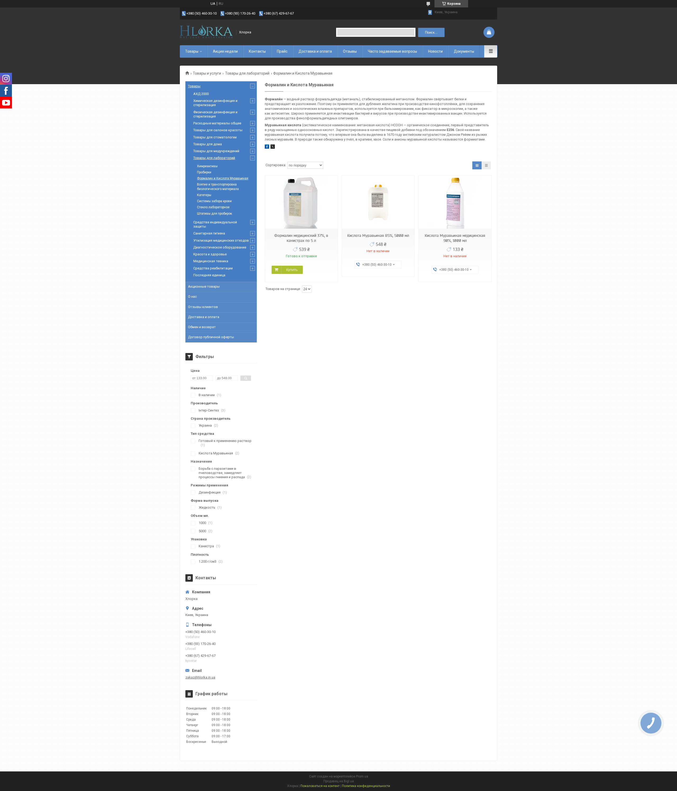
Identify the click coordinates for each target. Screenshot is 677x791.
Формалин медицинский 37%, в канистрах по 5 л (301, 238)
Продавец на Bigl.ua (338, 781)
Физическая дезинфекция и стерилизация (215, 114)
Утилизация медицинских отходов (221, 240)
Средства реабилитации (213, 268)
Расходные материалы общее (217, 123)
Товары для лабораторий (247, 73)
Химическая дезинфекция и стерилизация (215, 103)
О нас (192, 297)
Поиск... (431, 32)
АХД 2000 (201, 94)
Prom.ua (362, 776)
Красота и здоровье (210, 254)
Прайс (282, 51)
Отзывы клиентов (203, 307)
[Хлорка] (206, 32)
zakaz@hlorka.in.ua (200, 677)
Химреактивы (207, 166)
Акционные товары (204, 286)
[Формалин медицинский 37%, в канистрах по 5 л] (301, 202)
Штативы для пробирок (214, 213)
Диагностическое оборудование (219, 247)
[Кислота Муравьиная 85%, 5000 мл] (378, 202)
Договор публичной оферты (211, 337)
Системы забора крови (214, 201)
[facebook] (267, 148)
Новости (435, 51)
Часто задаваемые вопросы (392, 51)
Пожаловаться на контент (320, 786)
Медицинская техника (210, 261)
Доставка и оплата (315, 51)
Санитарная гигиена (209, 233)
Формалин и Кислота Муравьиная (222, 178)
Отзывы (350, 51)
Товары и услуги (207, 73)
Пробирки (204, 172)
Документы (464, 51)
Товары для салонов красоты (218, 130)
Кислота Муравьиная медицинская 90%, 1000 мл (455, 238)
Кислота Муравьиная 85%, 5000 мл (378, 235)
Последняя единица (209, 275)
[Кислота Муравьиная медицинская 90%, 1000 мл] (455, 202)
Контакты (257, 51)
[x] (273, 148)
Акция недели (225, 51)
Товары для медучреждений (216, 151)
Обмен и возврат (202, 327)
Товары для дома (207, 144)
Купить (292, 270)
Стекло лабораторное (213, 207)
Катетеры (204, 195)
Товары (191, 51)
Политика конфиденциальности (366, 786)
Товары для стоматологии (215, 137)
